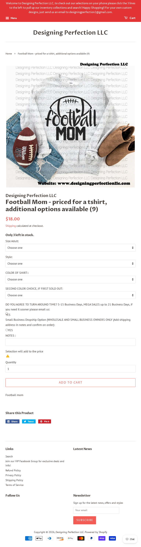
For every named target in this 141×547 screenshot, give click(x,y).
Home (9, 53)
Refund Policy (13, 470)
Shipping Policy (14, 480)
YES (10, 330)
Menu (13, 18)
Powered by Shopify (96, 532)
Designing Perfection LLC (70, 32)
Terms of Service (15, 485)
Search (9, 456)
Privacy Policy (13, 475)
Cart (132, 18)
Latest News (82, 449)
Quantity (11, 362)
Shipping (11, 226)
